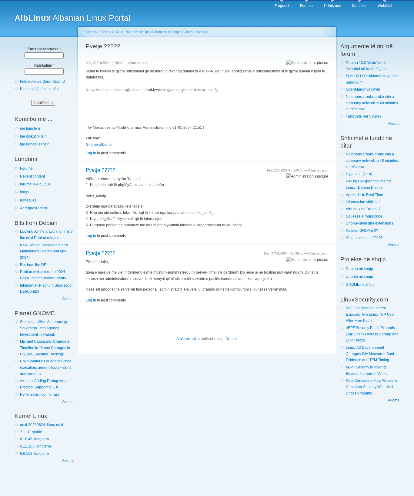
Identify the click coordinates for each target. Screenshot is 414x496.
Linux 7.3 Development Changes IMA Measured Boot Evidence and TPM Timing (370, 353)
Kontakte (359, 6)
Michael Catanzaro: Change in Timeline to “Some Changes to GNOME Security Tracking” (45, 347)
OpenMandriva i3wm (363, 89)
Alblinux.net (186, 339)
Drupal (231, 339)
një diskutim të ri (33, 136)
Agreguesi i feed (33, 208)
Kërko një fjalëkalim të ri (39, 89)
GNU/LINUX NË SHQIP (131, 32)
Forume (306, 6)
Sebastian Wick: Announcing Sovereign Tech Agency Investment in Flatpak (43, 328)
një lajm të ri (30, 128)
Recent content (32, 176)
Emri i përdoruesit (44, 49)
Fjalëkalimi (44, 65)
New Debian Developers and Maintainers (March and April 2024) (44, 251)
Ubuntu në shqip (359, 277)
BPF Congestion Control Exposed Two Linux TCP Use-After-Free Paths (370, 314)
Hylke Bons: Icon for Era (39, 394)
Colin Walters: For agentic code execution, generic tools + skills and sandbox (46, 367)
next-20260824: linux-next (41, 425)
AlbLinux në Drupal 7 (363, 209)
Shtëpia (91, 32)
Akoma (68, 299)
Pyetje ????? (100, 170)
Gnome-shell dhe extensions (369, 223)
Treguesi (282, 6)
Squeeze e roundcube (364, 216)
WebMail (385, 6)
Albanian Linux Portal (72, 18)
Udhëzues (332, 6)
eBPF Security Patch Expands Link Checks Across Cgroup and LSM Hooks (372, 334)
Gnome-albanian (195, 32)
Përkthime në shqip (166, 32)
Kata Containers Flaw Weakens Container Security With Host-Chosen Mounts (372, 386)
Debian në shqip (359, 269)
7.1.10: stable (31, 432)
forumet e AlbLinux (35, 184)
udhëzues (28, 200)
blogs (24, 192)
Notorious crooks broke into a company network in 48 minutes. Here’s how (372, 103)
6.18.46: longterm (34, 439)
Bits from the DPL (34, 265)
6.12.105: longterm (35, 446)
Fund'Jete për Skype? (364, 116)
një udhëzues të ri (34, 144)
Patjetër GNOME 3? (362, 230)
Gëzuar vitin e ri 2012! (364, 238)
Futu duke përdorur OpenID (42, 81)
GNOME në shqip (360, 284)
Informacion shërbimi (363, 202)
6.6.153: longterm (34, 453)
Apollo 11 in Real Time (364, 195)
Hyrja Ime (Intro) (359, 174)
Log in (91, 153)
